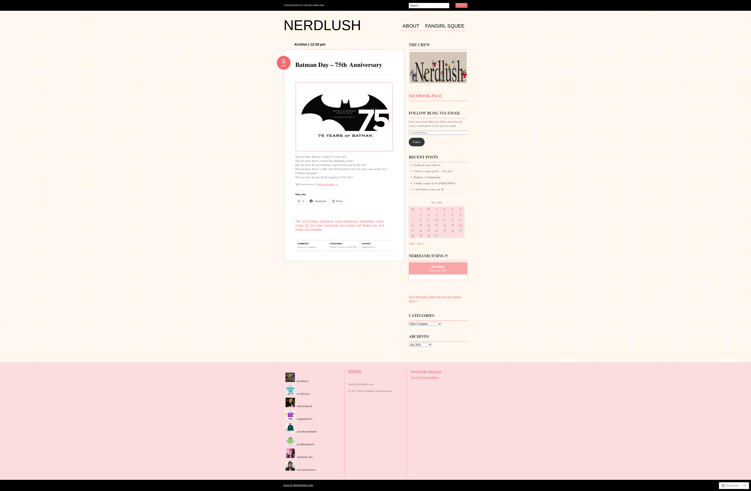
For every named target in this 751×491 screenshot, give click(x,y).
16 (428, 225)
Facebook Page (425, 96)
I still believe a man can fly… (430, 189)
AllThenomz (326, 221)
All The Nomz (310, 221)
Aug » (420, 243)
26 (452, 230)
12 (452, 219)
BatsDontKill (367, 221)
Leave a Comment (306, 247)
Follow (417, 142)
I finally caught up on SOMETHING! (435, 183)
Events (342, 247)
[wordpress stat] (354, 375)
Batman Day (351, 221)
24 (436, 230)
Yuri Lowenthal (313, 229)
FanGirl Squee (444, 26)
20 (460, 225)
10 (436, 219)
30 (428, 235)
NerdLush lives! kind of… (428, 165)
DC (307, 225)
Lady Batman (364, 225)
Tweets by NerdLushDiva (425, 377)
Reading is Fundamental (427, 177)
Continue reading (326, 184)
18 (444, 225)
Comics (299, 225)
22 (420, 230)
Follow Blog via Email (435, 113)
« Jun (412, 243)
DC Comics (316, 225)
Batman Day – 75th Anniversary (338, 64)
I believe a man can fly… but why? (433, 171)
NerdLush (322, 25)
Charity (380, 221)
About (410, 26)
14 (412, 225)
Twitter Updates (426, 372)
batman (339, 221)
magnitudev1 (369, 247)
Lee (375, 225)
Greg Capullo (347, 225)
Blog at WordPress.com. (298, 485)
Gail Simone (332, 225)
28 (412, 235)
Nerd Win (352, 247)
